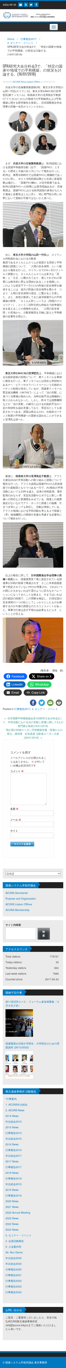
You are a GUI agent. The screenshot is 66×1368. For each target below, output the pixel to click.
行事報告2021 (14, 1275)
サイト (14, 830)
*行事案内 (11, 1099)
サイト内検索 (13, 925)
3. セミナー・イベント (20, 43)
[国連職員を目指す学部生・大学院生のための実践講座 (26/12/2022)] (19, 1065)
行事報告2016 (14, 1150)
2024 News (12, 1229)
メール (15, 819)
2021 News (12, 1207)
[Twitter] (31, 4)
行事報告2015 (14, 1133)
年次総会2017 (14, 1155)
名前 (14, 808)
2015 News (12, 1127)
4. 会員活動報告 (15, 1241)
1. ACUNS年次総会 (16, 1104)
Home (10, 39)
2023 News (12, 1224)
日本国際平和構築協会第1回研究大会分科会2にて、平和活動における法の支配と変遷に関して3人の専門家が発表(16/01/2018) (33, 722)
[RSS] (26, 4)
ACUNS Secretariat (17, 893)
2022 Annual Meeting (18, 1212)
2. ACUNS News (15, 1110)
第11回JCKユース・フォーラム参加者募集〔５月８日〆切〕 (32, 1003)
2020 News (12, 1201)
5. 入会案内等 (13, 1246)
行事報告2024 (14, 1292)
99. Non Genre (14, 1252)
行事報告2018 (14, 1178)
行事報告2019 (14, 1195)
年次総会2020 (14, 1258)
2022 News (12, 1218)
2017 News (12, 1161)
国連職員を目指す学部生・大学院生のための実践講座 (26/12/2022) (32, 1045)
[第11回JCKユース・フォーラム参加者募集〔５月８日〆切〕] (19, 1023)
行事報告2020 (14, 1269)
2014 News (12, 1116)
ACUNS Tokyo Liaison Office (26, 81)
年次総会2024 (14, 1263)
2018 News (12, 1173)
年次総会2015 (14, 1121)
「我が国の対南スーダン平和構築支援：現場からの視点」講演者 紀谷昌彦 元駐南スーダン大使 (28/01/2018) (33, 733)
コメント (17, 771)
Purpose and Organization (21, 898)
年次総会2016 (14, 1138)
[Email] (20, 4)
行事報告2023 (14, 1286)
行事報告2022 (14, 1281)
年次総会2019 (14, 1184)
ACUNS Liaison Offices (19, 904)
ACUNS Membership (18, 910)
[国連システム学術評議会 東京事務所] (31, 15)
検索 (43, 933)
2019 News (12, 1190)
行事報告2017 (29, 39)
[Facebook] (36, 4)
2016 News (12, 1144)
